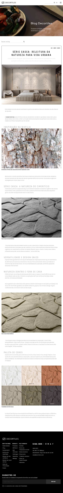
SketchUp (15, 456)
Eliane (4, 468)
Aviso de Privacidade (21, 486)
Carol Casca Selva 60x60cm (8, 333)
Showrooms (22, 454)
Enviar (53, 481)
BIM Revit (15, 448)
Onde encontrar (23, 452)
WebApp (15, 458)
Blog (4, 448)
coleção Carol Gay (10, 117)
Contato (21, 446)
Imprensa (22, 462)
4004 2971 (35, 448)
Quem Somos (6, 446)
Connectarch (6, 450)
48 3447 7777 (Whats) (38, 450)
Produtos (15, 446)
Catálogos (15, 454)
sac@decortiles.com (38, 455)
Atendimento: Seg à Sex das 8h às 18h (43, 452)
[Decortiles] (9, 3)
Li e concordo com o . (15, 486)
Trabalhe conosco (24, 456)
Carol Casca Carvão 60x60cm (8, 238)
